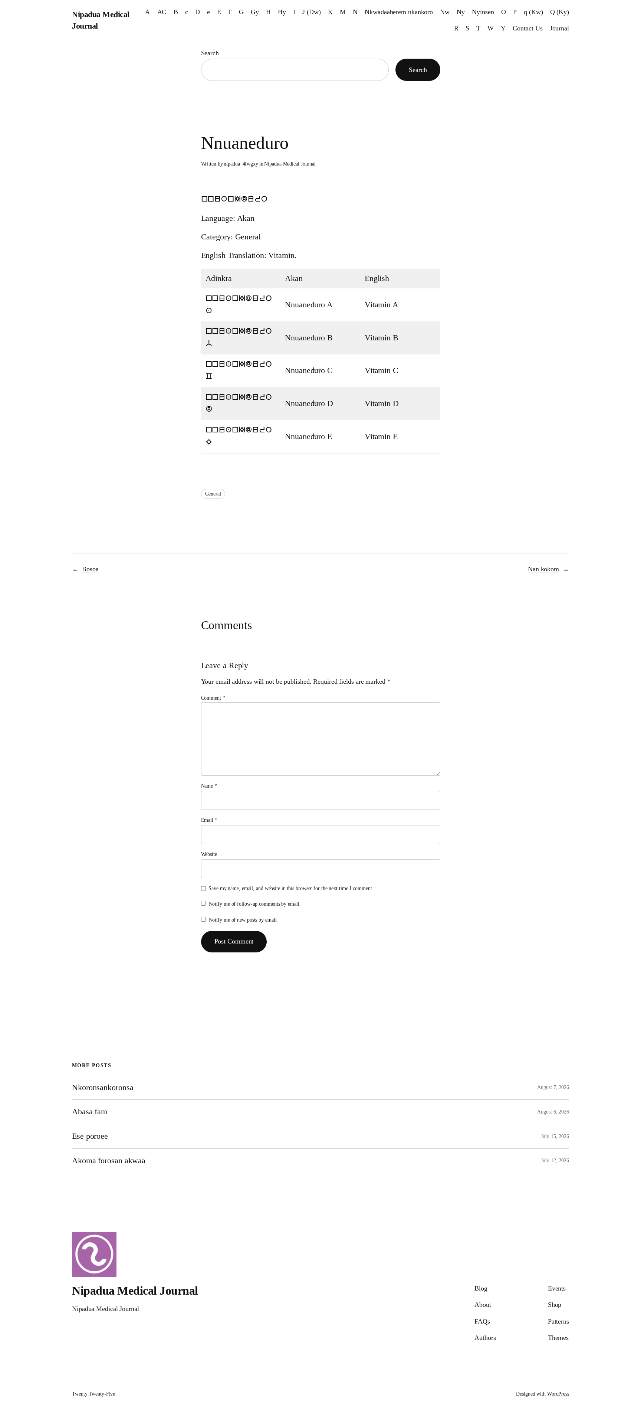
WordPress (558, 1394)
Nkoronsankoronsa (102, 1087)
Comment (213, 698)
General (213, 494)
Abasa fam (89, 1111)
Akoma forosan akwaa (108, 1160)
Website (209, 854)
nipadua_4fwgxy (241, 164)
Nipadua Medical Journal (290, 164)
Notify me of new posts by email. (243, 920)
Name (209, 786)
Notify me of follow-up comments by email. (255, 904)
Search (210, 53)
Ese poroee (90, 1136)
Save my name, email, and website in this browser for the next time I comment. (290, 888)
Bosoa (90, 569)
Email (209, 820)
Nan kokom (543, 569)
